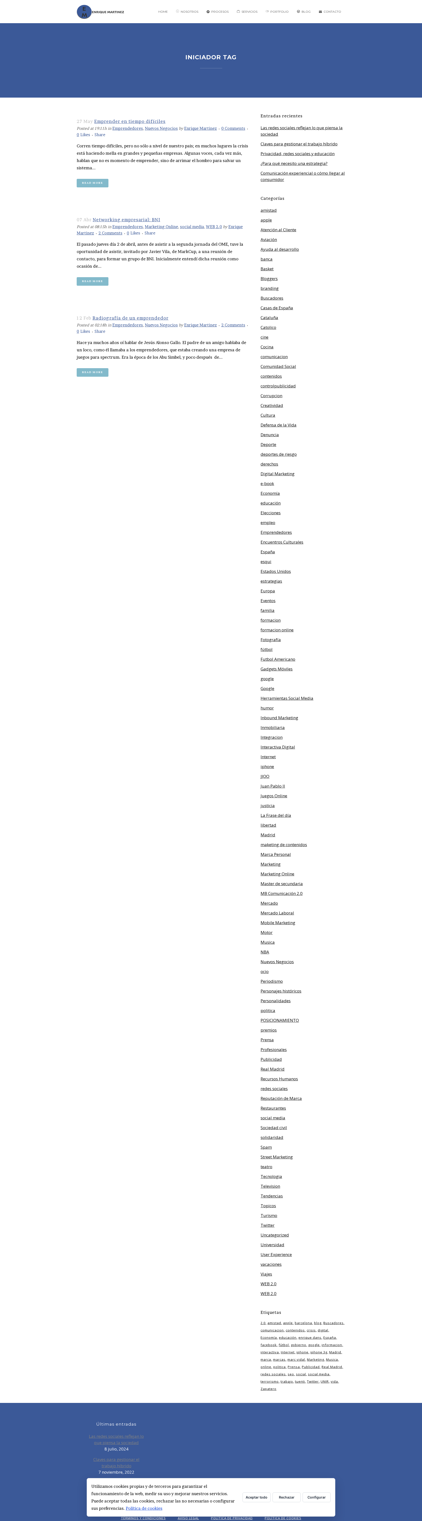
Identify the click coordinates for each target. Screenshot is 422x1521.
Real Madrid (273, 1069)
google (267, 678)
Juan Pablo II (273, 786)
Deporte (268, 444)
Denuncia (270, 434)
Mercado (269, 903)
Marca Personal (276, 854)
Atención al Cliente (278, 230)
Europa (268, 591)
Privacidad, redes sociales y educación (298, 153)
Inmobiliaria (273, 727)
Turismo (269, 1215)
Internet (268, 757)
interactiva (270, 1352)
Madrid (268, 835)
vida (334, 1381)
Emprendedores (127, 128)
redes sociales (274, 1088)
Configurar (316, 1497)
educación (271, 503)
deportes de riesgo (279, 454)
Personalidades (276, 1001)
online (266, 1367)
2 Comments (110, 233)
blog (317, 1323)
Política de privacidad (232, 1518)
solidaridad (272, 1137)
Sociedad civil (274, 1127)
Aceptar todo (256, 1497)
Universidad (272, 1244)
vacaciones (271, 1264)
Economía (270, 493)
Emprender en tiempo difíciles (130, 121)
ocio (265, 971)
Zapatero (268, 1389)
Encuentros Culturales (282, 542)
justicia (268, 805)
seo (291, 1374)
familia (267, 610)
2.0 (263, 1323)
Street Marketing (277, 1157)
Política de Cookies (283, 1518)
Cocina (267, 347)
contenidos (271, 376)
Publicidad (271, 1059)
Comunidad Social (278, 366)
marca (266, 1359)
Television (270, 1186)
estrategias (271, 581)
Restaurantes (273, 1108)
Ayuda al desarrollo (280, 249)
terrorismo (270, 1381)
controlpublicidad (278, 386)
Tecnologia (271, 1176)
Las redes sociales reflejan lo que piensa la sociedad (116, 1439)
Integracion (272, 737)
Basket (267, 269)
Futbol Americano (278, 659)
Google (267, 688)
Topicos (268, 1205)
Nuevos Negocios (161, 128)
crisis (311, 1330)
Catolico (268, 327)
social (301, 1374)
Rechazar (287, 1497)
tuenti (300, 1381)
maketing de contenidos (284, 844)
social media (192, 226)
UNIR (325, 1381)
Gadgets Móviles (277, 669)
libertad (268, 825)
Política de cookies (144, 1508)
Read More (92, 183)
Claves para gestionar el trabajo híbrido (299, 144)
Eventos (268, 600)
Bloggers (269, 278)
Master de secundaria (282, 883)
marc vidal (296, 1359)
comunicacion (274, 356)
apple (266, 220)
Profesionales (274, 1049)
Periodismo (272, 981)
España (268, 552)
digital (323, 1330)
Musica (268, 942)
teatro (266, 1166)
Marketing (271, 864)
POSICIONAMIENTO (280, 1020)
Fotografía (271, 639)
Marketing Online (161, 226)
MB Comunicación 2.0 (282, 893)
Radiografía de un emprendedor (131, 318)
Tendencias (272, 1196)
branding (270, 288)
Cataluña (269, 317)
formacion (271, 620)
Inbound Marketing (279, 717)
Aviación (269, 239)
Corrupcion (271, 395)
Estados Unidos (276, 571)
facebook (269, 1345)
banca (267, 259)
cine (264, 337)
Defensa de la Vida (278, 425)
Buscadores (272, 298)
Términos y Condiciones (143, 1518)
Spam (266, 1147)
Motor (267, 932)
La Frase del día (276, 815)
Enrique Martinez (200, 128)
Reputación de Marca (281, 1098)
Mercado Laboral (277, 913)
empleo (268, 522)
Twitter (267, 1225)
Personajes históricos (281, 991)
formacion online (277, 630)
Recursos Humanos (279, 1079)
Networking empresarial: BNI (126, 219)
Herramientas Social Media (287, 698)
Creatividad (272, 405)
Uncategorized (275, 1235)
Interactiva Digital (278, 747)
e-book (267, 483)
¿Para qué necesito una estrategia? (294, 163)
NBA (265, 952)
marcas (279, 1359)
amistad (269, 210)
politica (268, 1010)
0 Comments (233, 128)
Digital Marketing (278, 474)
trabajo (287, 1381)
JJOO (265, 776)
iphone (267, 766)
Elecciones (271, 513)
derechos (269, 464)
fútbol (267, 649)
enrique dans (309, 1337)
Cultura (268, 415)
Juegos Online (274, 796)
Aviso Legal (188, 1518)
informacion (332, 1345)
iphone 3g (318, 1352)
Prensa (267, 1040)
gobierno (298, 1345)
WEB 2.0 (214, 226)
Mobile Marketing (278, 922)
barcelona (303, 1323)
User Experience (276, 1254)
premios (269, 1030)
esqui (266, 561)
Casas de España (277, 308)
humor (267, 708)
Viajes (266, 1274)
